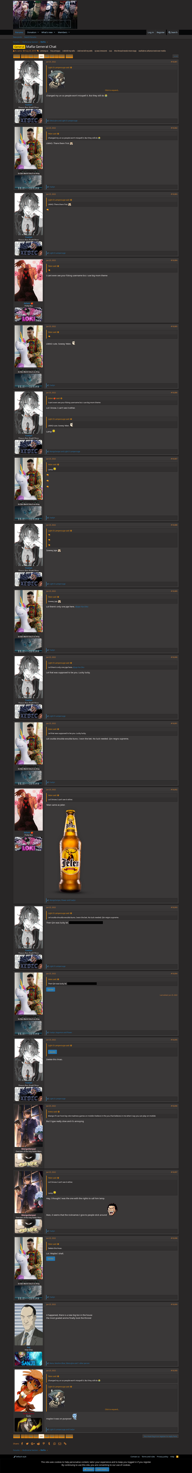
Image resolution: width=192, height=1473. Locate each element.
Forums (19, 32)
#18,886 (174, 392)
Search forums (30, 37)
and (63, 120)
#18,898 (174, 1238)
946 (46, 56)
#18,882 (174, 128)
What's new (47, 32)
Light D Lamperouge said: (59, 67)
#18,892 (174, 789)
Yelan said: (52, 133)
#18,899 (174, 1304)
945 (41, 56)
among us (44, 51)
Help (172, 1456)
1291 (62, 56)
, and (62, 900)
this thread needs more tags (125, 51)
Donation (31, 32)
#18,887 (174, 459)
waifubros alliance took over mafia (152, 51)
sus (110, 51)
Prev (17, 56)
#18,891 (174, 723)
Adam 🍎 (28, 303)
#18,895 (174, 1040)
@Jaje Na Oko (81, 606)
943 (30, 56)
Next (69, 56)
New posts (17, 37)
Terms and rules (148, 1456)
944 (36, 56)
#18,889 (174, 591)
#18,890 (174, 657)
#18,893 (174, 907)
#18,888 (174, 525)
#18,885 (174, 326)
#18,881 (174, 62)
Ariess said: (52, 1111)
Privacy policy (162, 1456)
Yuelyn (28, 104)
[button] (38, 32)
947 (52, 56)
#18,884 (174, 260)
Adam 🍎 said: (54, 398)
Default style (20, 1456)
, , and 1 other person (69, 1363)
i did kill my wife (69, 51)
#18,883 (174, 194)
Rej (28, 1347)
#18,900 (174, 1370)
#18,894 (174, 973)
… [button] (26, 56)
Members (62, 32)
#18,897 (174, 1172)
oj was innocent (101, 51)
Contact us (135, 1456)
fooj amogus (55, 51)
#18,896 (174, 1106)
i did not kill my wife (84, 51)
